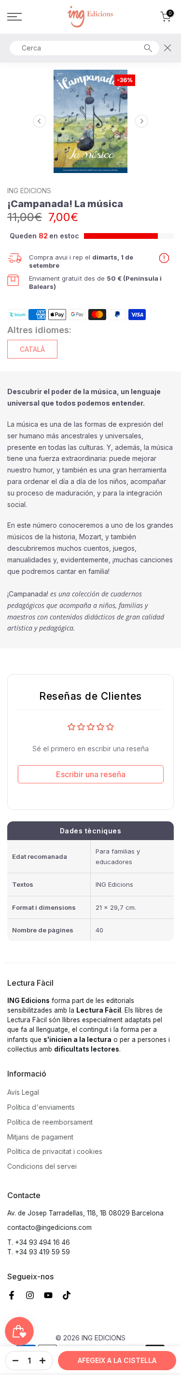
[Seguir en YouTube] (48, 1295)
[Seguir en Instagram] (30, 1295)
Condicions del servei (42, 1166)
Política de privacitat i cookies (54, 1151)
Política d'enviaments (41, 1107)
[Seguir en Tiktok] (66, 1295)
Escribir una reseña (90, 774)
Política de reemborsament (50, 1122)
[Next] (141, 121)
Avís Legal (23, 1092)
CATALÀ (32, 349)
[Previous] (39, 121)
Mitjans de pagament (40, 1137)
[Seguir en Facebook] (11, 1295)
